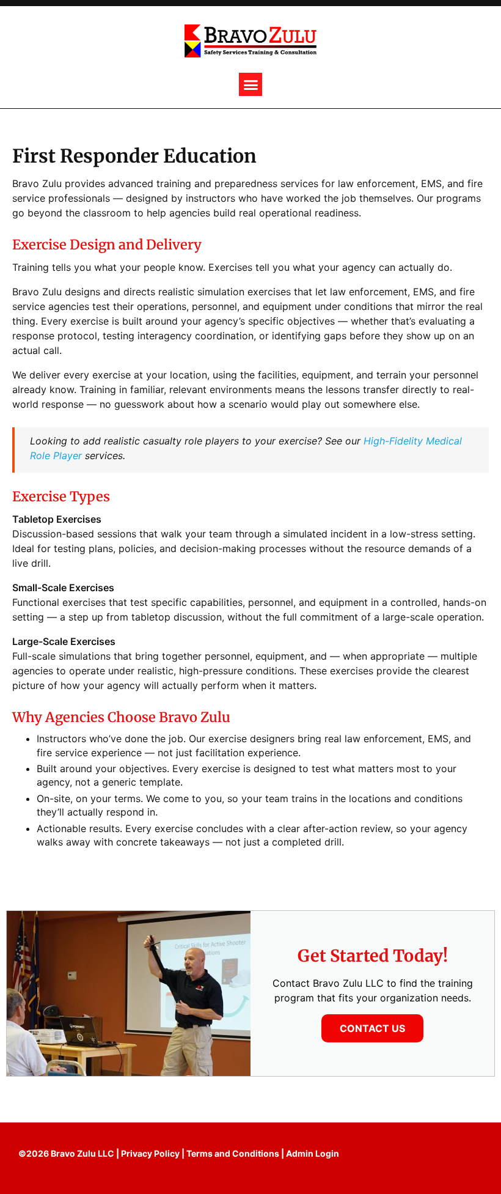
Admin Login (312, 1153)
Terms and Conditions (232, 1153)
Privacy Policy (150, 1153)
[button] (250, 84)
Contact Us (372, 1028)
